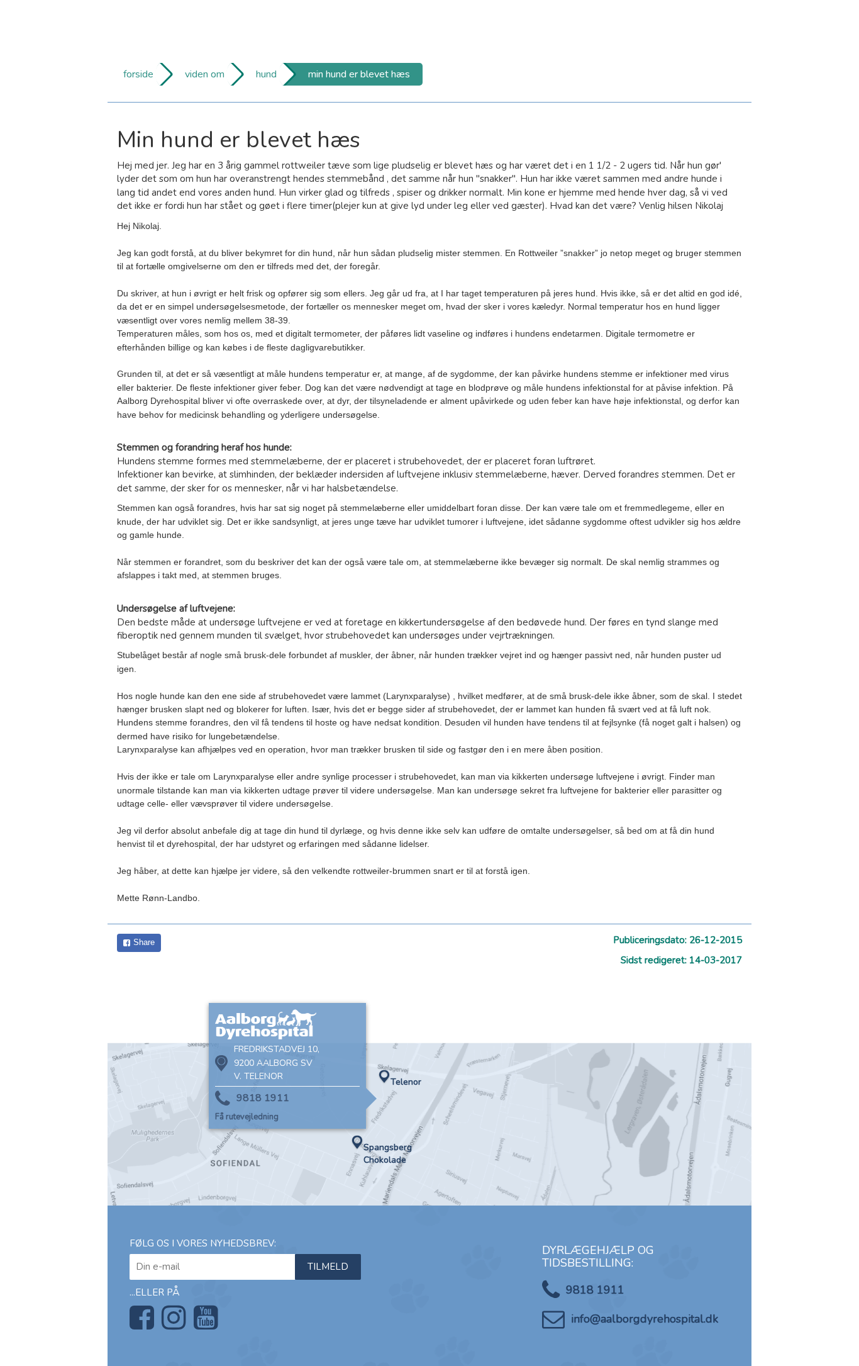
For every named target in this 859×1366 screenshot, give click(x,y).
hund (266, 74)
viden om (204, 74)
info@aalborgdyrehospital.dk (644, 1318)
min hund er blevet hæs (359, 74)
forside (138, 74)
